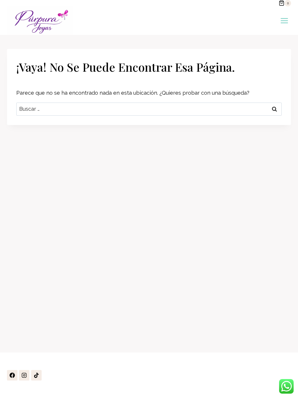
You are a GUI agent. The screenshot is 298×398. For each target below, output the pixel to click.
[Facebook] (12, 375)
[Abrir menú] (284, 21)
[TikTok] (36, 375)
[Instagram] (24, 375)
